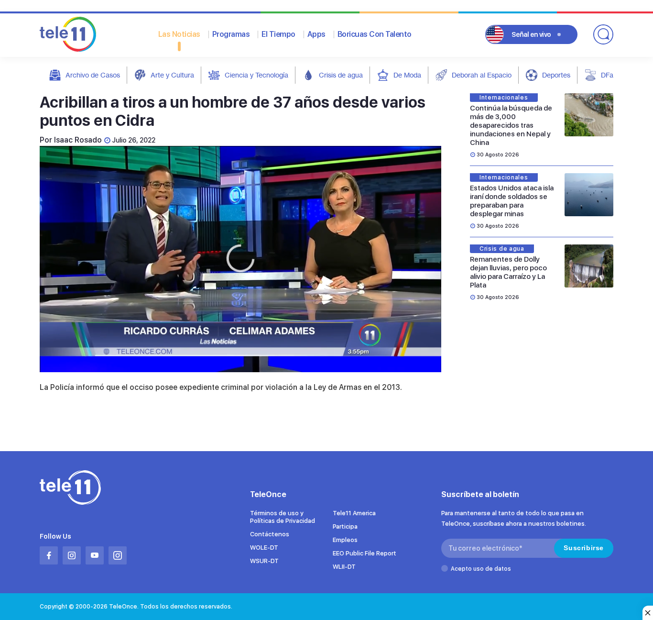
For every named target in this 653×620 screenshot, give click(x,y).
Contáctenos (269, 534)
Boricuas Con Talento (374, 34)
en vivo (531, 34)
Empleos (345, 539)
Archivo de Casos (92, 75)
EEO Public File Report (364, 553)
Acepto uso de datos (481, 568)
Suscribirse (584, 548)
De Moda (407, 75)
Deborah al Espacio (482, 75)
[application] (240, 259)
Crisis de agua (341, 75)
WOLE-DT (264, 547)
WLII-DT (344, 566)
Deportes (556, 75)
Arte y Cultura (172, 75)
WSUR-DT (264, 561)
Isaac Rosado (78, 139)
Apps (316, 34)
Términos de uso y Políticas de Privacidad (282, 516)
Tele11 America (354, 513)
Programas (231, 34)
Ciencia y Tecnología (256, 75)
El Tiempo (278, 34)
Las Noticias (179, 34)
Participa (345, 526)
